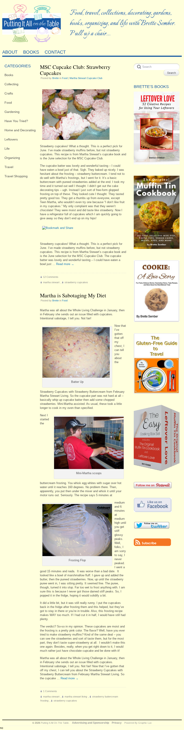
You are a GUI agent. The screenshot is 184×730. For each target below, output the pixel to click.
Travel (8, 167)
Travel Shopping (16, 176)
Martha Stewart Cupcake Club (86, 78)
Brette (55, 78)
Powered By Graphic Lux (138, 722)
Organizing (12, 158)
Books (8, 75)
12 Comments (50, 277)
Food (8, 102)
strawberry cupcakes (76, 282)
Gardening (12, 112)
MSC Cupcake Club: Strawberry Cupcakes (75, 70)
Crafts (8, 93)
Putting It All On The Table (55, 722)
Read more (65, 264)
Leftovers (11, 139)
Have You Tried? (16, 121)
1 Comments (50, 691)
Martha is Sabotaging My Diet (73, 295)
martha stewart (51, 282)
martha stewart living (76, 696)
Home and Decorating (20, 130)
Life (7, 148)
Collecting (11, 84)
